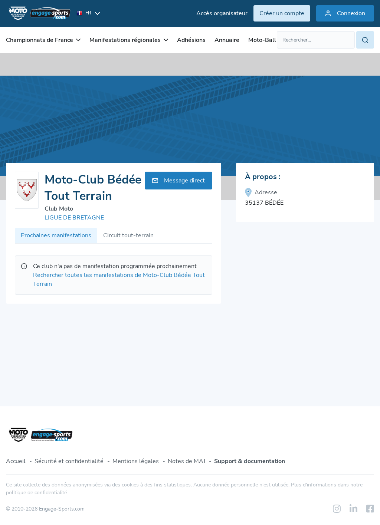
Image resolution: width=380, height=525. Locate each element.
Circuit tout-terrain (128, 235)
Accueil (16, 461)
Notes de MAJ (186, 461)
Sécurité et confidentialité (69, 461)
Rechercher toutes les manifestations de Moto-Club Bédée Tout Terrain (119, 279)
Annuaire (226, 40)
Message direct (184, 180)
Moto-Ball (262, 40)
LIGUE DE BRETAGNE (74, 218)
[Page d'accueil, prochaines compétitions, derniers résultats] (38, 13)
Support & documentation (249, 461)
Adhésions (191, 40)
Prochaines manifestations (56, 235)
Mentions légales (135, 461)
